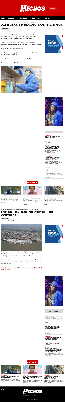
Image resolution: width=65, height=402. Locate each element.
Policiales (47, 145)
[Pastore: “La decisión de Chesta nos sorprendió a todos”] (11, 190)
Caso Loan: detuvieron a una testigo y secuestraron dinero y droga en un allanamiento (53, 147)
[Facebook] (1, 389)
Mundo (6, 22)
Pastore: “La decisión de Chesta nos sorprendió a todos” (54, 137)
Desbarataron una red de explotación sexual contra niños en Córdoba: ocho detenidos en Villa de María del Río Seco (53, 170)
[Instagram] (3, 389)
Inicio (2, 22)
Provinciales (48, 135)
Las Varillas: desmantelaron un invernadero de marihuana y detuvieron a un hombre (53, 158)
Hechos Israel (12, 22)
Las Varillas (48, 156)
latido (37, 399)
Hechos (19, 31)
